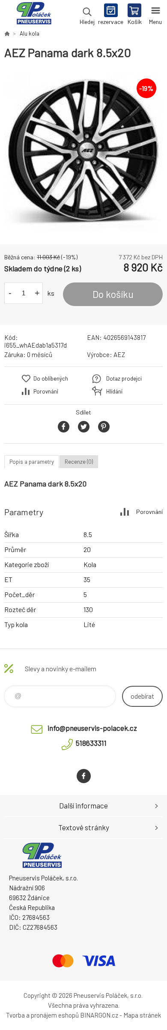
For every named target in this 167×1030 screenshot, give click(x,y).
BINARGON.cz (99, 1015)
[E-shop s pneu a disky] (6, 33)
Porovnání (45, 391)
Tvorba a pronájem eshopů (42, 1015)
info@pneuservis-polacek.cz (92, 728)
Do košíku (113, 294)
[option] (83, 152)
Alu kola (29, 33)
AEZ (119, 354)
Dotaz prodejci (124, 378)
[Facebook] (84, 776)
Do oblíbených (50, 378)
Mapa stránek (142, 1015)
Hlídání (114, 391)
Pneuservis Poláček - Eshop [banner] (33, 15)
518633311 (91, 743)
